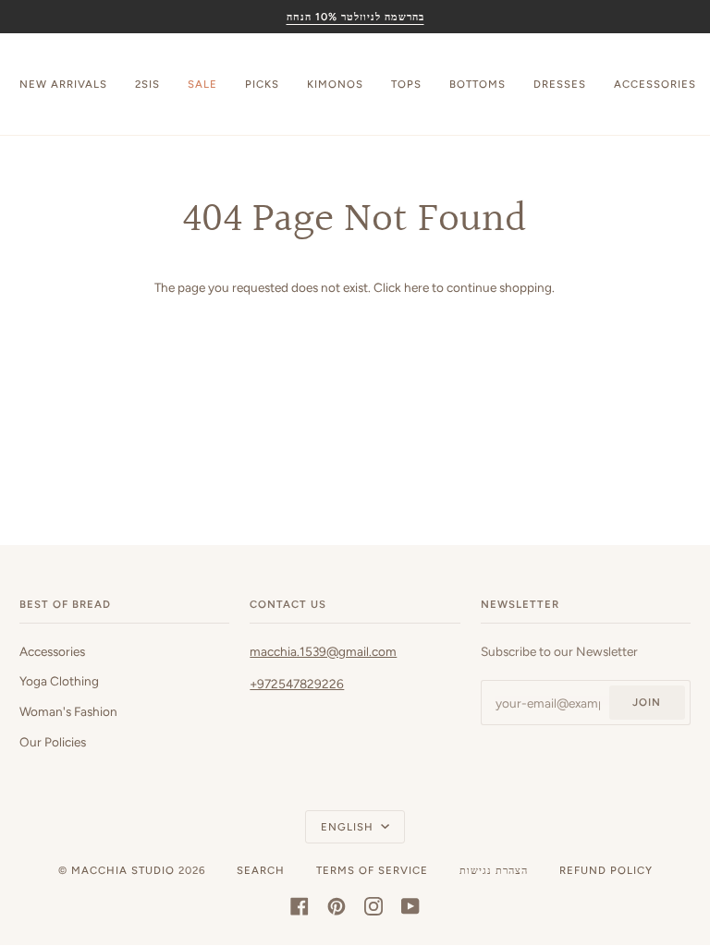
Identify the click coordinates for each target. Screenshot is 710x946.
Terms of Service (372, 870)
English (349, 826)
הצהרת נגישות (493, 870)
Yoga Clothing (59, 680)
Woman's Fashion (68, 711)
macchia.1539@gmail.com (323, 651)
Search (261, 870)
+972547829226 (297, 683)
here (416, 287)
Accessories (52, 651)
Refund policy (606, 870)
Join (646, 702)
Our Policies (52, 741)
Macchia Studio (123, 870)
